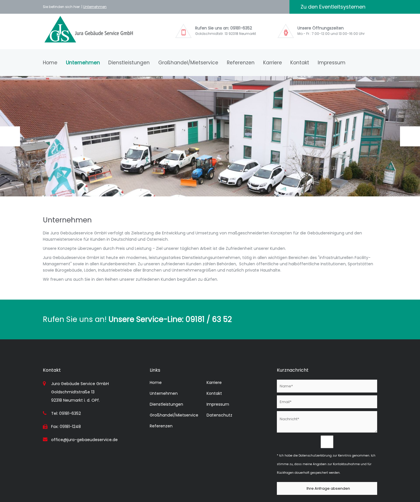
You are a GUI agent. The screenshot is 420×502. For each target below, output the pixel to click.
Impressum (331, 62)
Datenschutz (219, 415)
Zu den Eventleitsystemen (333, 6)
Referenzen (241, 62)
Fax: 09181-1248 (66, 426)
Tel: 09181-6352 (66, 413)
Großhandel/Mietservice (188, 62)
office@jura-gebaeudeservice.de (84, 440)
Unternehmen (95, 6)
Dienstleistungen (129, 62)
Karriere (272, 62)
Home (50, 62)
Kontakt (299, 62)
